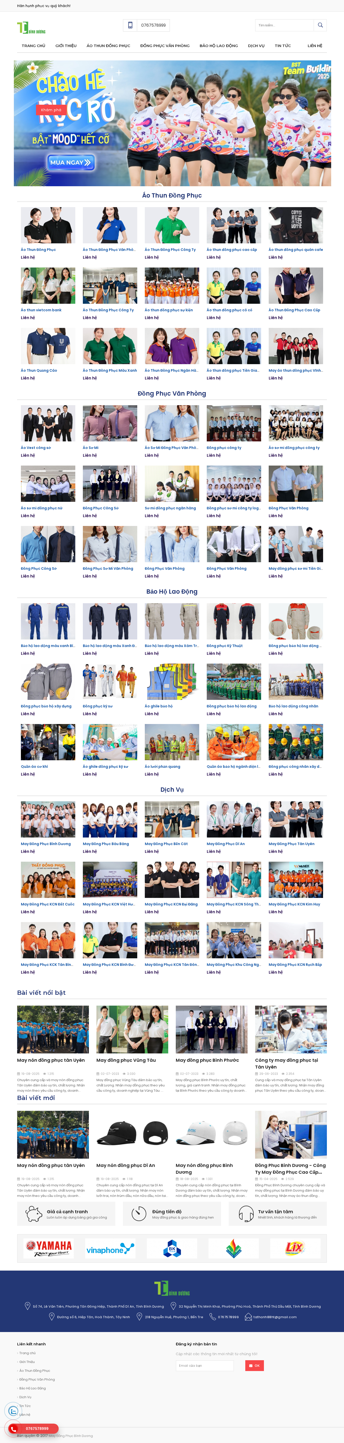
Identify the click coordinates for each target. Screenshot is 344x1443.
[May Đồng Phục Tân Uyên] (296, 819)
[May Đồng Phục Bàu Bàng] (110, 819)
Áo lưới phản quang (162, 766)
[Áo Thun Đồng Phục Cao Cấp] (296, 286)
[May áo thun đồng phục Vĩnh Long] (296, 346)
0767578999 (228, 1317)
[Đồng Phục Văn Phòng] (296, 484)
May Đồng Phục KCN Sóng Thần (235, 904)
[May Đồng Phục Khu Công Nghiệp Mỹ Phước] (234, 940)
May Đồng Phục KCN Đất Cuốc (48, 904)
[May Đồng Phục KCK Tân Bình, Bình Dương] (48, 940)
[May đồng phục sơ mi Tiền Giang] (296, 544)
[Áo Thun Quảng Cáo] (48, 346)
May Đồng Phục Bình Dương (46, 843)
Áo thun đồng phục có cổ (229, 310)
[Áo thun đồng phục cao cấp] (234, 225)
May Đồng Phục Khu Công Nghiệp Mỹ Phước (246, 964)
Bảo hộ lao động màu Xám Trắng (174, 645)
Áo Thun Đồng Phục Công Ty (170, 249)
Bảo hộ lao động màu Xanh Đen (111, 645)
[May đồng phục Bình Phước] (212, 1029)
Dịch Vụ (172, 789)
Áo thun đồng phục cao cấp (232, 249)
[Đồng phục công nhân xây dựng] (296, 742)
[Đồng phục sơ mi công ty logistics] (234, 484)
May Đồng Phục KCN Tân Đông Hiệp (176, 964)
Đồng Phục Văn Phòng (172, 393)
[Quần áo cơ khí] (48, 742)
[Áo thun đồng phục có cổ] (234, 286)
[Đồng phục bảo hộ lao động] (234, 682)
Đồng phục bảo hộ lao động (232, 706)
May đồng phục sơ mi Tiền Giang (298, 568)
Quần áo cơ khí (34, 766)
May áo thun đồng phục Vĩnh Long (300, 370)
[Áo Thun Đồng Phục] (48, 225)
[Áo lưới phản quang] (172, 742)
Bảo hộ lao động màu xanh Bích (49, 645)
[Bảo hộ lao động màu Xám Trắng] (172, 621)
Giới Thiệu (27, 1361)
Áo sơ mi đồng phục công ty (294, 447)
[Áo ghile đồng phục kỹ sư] (110, 742)
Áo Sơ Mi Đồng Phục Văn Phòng (173, 447)
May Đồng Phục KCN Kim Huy (294, 904)
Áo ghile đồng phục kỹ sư (105, 766)
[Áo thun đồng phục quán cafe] (296, 225)
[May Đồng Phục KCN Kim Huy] (296, 880)
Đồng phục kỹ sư (98, 706)
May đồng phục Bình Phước (207, 1060)
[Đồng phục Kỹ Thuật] (234, 621)
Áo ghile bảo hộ (159, 706)
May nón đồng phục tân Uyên (51, 1060)
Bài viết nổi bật (41, 992)
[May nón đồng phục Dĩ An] (132, 1134)
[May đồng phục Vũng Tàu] (132, 1029)
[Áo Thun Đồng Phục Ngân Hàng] (172, 346)
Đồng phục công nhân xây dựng (298, 766)
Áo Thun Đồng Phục (172, 195)
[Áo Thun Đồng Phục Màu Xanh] (110, 346)
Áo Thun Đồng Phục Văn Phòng (110, 249)
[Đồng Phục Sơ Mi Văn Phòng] (110, 544)
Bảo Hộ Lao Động (172, 591)
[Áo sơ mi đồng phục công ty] (296, 423)
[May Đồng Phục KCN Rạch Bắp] (296, 940)
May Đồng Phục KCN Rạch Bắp (295, 964)
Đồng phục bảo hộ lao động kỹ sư (299, 645)
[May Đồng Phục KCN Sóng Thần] (234, 880)
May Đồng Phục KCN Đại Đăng (171, 904)
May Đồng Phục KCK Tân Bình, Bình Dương (58, 964)
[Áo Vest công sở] (48, 423)
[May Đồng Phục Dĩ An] (234, 819)
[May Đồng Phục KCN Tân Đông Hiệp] (172, 940)
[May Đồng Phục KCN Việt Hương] (110, 880)
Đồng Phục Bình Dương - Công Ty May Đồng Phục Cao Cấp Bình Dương (290, 1172)
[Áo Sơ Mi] (110, 423)
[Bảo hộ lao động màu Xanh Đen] (110, 621)
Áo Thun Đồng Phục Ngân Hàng (173, 370)
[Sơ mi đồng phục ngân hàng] (172, 484)
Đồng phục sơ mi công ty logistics (238, 508)
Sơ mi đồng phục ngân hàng (170, 508)
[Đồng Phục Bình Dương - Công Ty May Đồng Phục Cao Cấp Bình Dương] (291, 1134)
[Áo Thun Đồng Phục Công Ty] (172, 225)
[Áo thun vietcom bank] (48, 286)
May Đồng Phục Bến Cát (166, 843)
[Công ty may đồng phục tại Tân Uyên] (291, 1029)
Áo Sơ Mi (90, 447)
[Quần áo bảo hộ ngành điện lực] (234, 742)
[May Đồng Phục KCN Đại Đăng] (172, 880)
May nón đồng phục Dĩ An (125, 1165)
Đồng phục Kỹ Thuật (225, 645)
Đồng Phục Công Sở (101, 508)
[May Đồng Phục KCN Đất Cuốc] (48, 880)
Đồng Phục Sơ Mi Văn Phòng (108, 568)
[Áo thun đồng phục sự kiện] (172, 286)
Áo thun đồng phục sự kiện (169, 310)
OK (257, 1366)
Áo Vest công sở (36, 447)
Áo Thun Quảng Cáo (39, 370)
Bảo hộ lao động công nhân (293, 706)
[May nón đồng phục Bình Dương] (212, 1134)
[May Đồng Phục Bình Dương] (31, 27)
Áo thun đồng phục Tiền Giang (234, 370)
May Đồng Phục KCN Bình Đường (112, 964)
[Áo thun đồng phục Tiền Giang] (234, 346)
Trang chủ (27, 1353)
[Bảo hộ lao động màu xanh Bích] (48, 621)
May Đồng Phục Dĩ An (226, 843)
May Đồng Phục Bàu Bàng (106, 843)
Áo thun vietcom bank (41, 310)
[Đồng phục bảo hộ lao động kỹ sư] (296, 621)
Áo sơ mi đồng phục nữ (41, 508)
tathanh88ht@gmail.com (275, 1317)
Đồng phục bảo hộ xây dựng (46, 706)
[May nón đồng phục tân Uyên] (53, 1029)
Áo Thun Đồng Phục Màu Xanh (110, 370)
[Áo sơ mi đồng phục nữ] (48, 484)
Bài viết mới (36, 1098)
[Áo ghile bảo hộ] (172, 682)
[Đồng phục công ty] (234, 423)
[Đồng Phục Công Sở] (110, 484)
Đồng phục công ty (224, 447)
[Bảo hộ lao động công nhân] (296, 682)
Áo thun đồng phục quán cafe (296, 249)
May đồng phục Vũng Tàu (126, 1060)
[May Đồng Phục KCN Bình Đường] (110, 940)
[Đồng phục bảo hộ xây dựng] (48, 682)
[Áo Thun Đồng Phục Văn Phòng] (110, 225)
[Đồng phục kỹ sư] (110, 682)
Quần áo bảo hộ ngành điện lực (235, 766)
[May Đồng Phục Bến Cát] (172, 819)
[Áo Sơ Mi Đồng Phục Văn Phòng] (172, 423)
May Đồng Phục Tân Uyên (292, 843)
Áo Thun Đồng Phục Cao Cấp (294, 310)
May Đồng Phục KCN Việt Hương (111, 904)
